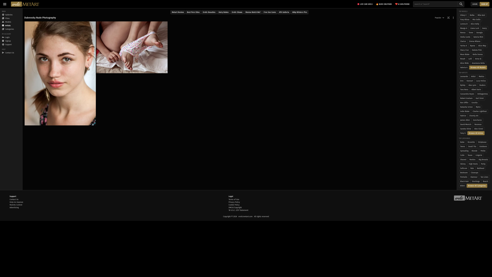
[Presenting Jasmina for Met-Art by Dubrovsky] (60, 73)
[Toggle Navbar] (5, 4)
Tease (470, 155)
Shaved (463, 160)
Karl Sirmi (480, 98)
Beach (485, 181)
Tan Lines (484, 177)
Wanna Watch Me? (252, 12)
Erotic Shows (237, 12)
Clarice (463, 41)
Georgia (479, 33)
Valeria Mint (478, 37)
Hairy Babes (224, 12)
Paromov (477, 124)
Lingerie (479, 155)
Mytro (478, 107)
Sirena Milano (474, 41)
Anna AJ (478, 59)
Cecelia (474, 103)
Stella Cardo (465, 37)
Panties (472, 160)
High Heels (473, 164)
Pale (472, 168)
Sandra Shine (465, 129)
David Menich (465, 124)
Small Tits (472, 146)
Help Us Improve (16, 202)
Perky (483, 164)
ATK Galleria (284, 12)
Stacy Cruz (464, 50)
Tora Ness (464, 89)
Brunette (471, 142)
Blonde (474, 151)
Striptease (482, 142)
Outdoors (483, 146)
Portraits (463, 177)
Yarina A (463, 46)
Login (474, 4)
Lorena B (464, 24)
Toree (471, 33)
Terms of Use (234, 199)
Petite (483, 151)
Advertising (14, 207)
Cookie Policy (234, 205)
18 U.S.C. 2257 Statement (238, 210)
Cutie (462, 155)
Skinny (463, 164)
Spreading (464, 151)
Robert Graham (466, 98)
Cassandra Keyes (467, 94)
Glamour (473, 177)
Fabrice (463, 116)
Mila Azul (481, 15)
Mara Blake (464, 54)
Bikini (462, 186)
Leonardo (464, 76)
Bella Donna (478, 54)
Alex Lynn (472, 85)
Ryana (472, 46)
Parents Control (16, 205)
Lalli (470, 59)
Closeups (474, 173)
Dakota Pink (477, 50)
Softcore (463, 168)
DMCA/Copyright (235, 207)
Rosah (462, 59)
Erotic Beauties (209, 12)
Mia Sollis (476, 19)
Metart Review (178, 12)
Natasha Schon (466, 107)
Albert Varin (476, 89)
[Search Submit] (461, 4)
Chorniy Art (473, 116)
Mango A (463, 28)
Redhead (480, 168)
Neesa (462, 33)
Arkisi (473, 76)
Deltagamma (482, 94)
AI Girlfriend (402, 4)
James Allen (465, 120)
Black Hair (464, 181)
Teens (462, 146)
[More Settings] (453, 17)
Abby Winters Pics (299, 12)
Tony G (463, 133)
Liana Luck (474, 28)
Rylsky (462, 85)
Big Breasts (483, 160)
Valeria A (463, 67)
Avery (484, 28)
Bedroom (464, 173)
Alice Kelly (475, 24)
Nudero (482, 85)
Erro (461, 81)
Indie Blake (464, 111)
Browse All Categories (477, 186)
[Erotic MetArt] (25, 4)
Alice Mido (464, 63)
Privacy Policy (234, 202)
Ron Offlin (464, 103)
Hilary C (463, 15)
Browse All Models (478, 67)
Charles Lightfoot (480, 111)
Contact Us (14, 199)
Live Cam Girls (366, 4)
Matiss (481, 76)
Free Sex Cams (270, 12)
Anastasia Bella (478, 63)
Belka (472, 15)
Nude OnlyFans (384, 4)
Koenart (470, 81)
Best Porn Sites (193, 12)
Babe (462, 142)
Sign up (484, 4)
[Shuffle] (448, 17)
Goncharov (477, 120)
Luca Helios (481, 81)
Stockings (476, 181)
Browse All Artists (476, 133)
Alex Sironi (478, 129)
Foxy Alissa (464, 19)
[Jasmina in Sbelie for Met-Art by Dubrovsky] (132, 47)
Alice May (482, 46)
